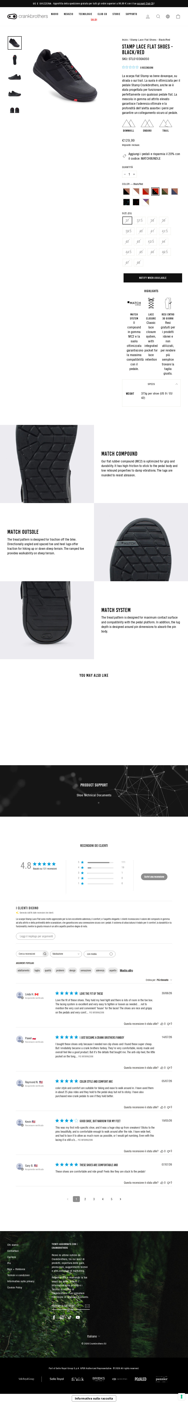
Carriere (11, 1257)
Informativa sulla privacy (20, 1281)
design (72, 970)
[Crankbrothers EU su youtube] (78, 1317)
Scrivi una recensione (154, 876)
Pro (9, 1263)
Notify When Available (153, 277)
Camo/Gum (165, 191)
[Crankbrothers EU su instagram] (62, 1317)
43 (138, 241)
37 (127, 220)
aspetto (112, 970)
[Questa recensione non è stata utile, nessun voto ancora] (168, 1023)
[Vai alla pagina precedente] (67, 1199)
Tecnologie (85, 13)
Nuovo (54, 13)
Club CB (102, 13)
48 (138, 263)
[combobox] (66, 954)
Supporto (131, 13)
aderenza (100, 970)
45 (141, 252)
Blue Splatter (126, 202)
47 (127, 263)
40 (141, 231)
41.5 (165, 231)
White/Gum (136, 191)
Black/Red (155, 191)
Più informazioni (96, 1012)
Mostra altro (126, 970)
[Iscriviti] (87, 1305)
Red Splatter (136, 202)
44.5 (129, 252)
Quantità (127, 167)
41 (152, 231)
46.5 (165, 252)
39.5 (129, 231)
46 (152, 252)
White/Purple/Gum (145, 202)
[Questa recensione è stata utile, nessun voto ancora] (162, 1023)
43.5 (151, 241)
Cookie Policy (14, 1287)
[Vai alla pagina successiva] (120, 1199)
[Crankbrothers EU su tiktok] (70, 1317)
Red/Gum (145, 191)
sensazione (86, 970)
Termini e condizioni (18, 1275)
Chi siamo (12, 1244)
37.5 (140, 220)
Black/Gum (126, 191)
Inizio (125, 39)
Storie (116, 13)
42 (127, 241)
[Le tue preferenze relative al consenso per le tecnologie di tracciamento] (181, 1396)
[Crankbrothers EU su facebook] (54, 1317)
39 (163, 220)
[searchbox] (28, 954)
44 (163, 241)
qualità (48, 970)
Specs (151, 384)
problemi (60, 970)
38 (152, 220)
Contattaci (13, 1250)
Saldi (94, 19)
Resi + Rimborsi (16, 1269)
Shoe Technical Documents (94, 795)
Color (132, 184)
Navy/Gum (174, 191)
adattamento (23, 970)
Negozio (68, 13)
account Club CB (145, 3)
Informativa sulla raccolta (94, 1398)
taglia (37, 970)
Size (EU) (127, 213)
